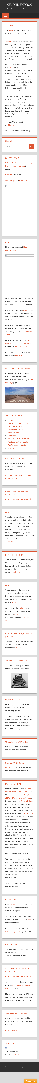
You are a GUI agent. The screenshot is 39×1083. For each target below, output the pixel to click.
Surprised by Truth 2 (13, 931)
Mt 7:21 (15, 602)
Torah (10, 67)
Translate (17, 1054)
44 (25, 343)
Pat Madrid (15, 904)
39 (19, 343)
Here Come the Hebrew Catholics (18, 499)
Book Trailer (24, 180)
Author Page (10, 180)
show (30, 919)
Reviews (8, 174)
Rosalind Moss (26, 801)
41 (22, 343)
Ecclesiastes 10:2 (12, 1030)
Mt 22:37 (28, 617)
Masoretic (12, 125)
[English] (6, 1048)
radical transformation (23, 346)
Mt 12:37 (19, 647)
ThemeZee (30, 1067)
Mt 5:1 (17, 614)
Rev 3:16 (18, 355)
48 (28, 343)
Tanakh (11, 30)
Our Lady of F (10, 475)
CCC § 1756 (10, 767)
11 (21, 614)
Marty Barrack (27, 813)
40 (12, 542)
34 (16, 343)
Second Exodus (19, 4)
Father (21, 608)
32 (14, 343)
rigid (20, 304)
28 (11, 343)
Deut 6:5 (27, 331)
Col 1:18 (16, 572)
